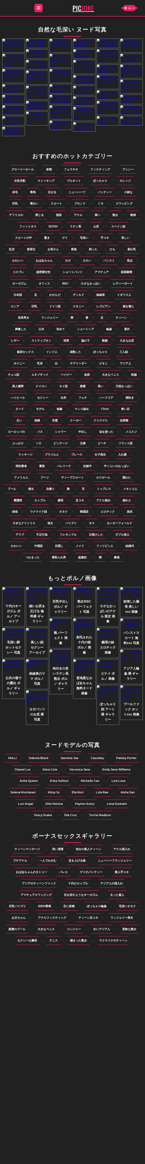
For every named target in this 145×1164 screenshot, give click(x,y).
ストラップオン (41, 340)
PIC (83, 8)
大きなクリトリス (24, 523)
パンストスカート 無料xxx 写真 (131, 638)
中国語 (38, 546)
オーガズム (19, 283)
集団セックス (25, 352)
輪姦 (109, 329)
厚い (97, 215)
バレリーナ (64, 466)
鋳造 (15, 511)
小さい (87, 260)
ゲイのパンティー (91, 872)
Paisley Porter (126, 758)
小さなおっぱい (91, 283)
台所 (63, 397)
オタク (63, 511)
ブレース (76, 454)
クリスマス (101, 420)
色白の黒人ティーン (88, 849)
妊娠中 (87, 466)
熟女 (115, 215)
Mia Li (12, 758)
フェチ (83, 397)
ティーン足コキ (88, 917)
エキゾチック (39, 374)
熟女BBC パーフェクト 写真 (84, 606)
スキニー (78, 306)
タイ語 (63, 386)
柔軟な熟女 (129, 929)
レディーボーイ (123, 283)
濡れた (126, 477)
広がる (52, 192)
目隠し (59, 546)
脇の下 (85, 340)
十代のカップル (78, 883)
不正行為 (42, 534)
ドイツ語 (55, 306)
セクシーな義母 (27, 940)
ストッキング (46, 180)
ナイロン (41, 386)
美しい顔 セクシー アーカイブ (37, 647)
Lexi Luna (118, 781)
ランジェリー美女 (122, 917)
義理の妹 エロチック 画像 (108, 647)
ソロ (38, 443)
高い (100, 386)
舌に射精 (69, 906)
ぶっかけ (18, 443)
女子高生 (100, 454)
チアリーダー (78, 363)
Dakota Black (38, 758)
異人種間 (18, 386)
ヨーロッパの (16, 431)
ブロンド (80, 203)
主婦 (83, 443)
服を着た (128, 306)
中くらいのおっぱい (116, 466)
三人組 (124, 352)
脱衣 (130, 511)
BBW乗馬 (44, 906)
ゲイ (65, 237)
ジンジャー (74, 929)
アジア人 (125, 363)
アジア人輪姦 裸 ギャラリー (131, 673)
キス (92, 523)
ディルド (78, 294)
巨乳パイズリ (17, 906)
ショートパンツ (72, 272)
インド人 (51, 352)
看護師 (18, 500)
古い (19, 420)
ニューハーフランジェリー (115, 860)
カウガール (103, 477)
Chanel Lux (22, 769)
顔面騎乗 (126, 272)
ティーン (121, 317)
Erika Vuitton (59, 781)
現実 (66, 340)
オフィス (44, 283)
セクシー (42, 397)
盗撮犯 (82, 557)
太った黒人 (117, 894)
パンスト (109, 260)
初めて (60, 329)
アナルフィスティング (52, 917)
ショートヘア (85, 329)
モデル (40, 409)
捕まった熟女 (78, 940)
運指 (42, 466)
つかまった (32, 557)
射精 (49, 169)
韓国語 (84, 511)
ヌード (19, 409)
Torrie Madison (100, 815)
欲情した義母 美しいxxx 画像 (131, 606)
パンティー (105, 192)
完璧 (55, 420)
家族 (74, 249)
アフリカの (16, 215)
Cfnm (105, 409)
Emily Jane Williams (116, 769)
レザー (15, 340)
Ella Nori (78, 792)
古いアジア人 (101, 929)
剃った (93, 249)
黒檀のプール (16, 929)
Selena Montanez (23, 792)
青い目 (125, 409)
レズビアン (103, 306)
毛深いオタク (127, 906)
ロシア (15, 306)
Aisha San (128, 792)
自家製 (124, 420)
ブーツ (44, 477)
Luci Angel (25, 804)
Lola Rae (102, 792)
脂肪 (59, 215)
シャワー (60, 431)
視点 (130, 260)
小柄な (128, 192)
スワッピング (124, 203)
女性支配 (19, 180)
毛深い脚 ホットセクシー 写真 (13, 647)
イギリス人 (124, 294)
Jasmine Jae (70, 758)
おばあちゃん (44, 260)
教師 (133, 215)
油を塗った (106, 431)
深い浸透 (57, 849)
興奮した (20, 329)
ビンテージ (61, 443)
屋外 (127, 329)
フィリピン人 (104, 546)
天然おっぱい (124, 386)
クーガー (75, 420)
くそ (100, 203)
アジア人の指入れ (111, 883)
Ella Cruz (70, 815)
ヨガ (68, 260)
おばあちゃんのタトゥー (31, 872)
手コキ (105, 237)
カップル (40, 500)
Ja (129, 8)
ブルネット (74, 180)
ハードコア (106, 397)
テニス (53, 940)
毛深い (84, 237)
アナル (78, 215)
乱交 (12, 249)
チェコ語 (13, 374)
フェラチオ (71, 169)
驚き (47, 237)
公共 (41, 329)
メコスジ (131, 431)
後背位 (31, 249)
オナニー (19, 363)
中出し (83, 431)
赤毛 (15, 192)
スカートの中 (23, 237)
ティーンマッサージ (27, 849)
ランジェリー (49, 317)
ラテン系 (75, 226)
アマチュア (102, 272)
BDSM (53, 226)
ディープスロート (72, 477)
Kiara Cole (50, 769)
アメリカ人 (21, 477)
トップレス (104, 488)
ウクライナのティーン (113, 940)
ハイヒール (18, 397)
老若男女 (23, 317)
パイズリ (71, 523)
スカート (56, 203)
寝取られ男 (59, 557)
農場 (117, 557)
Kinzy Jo (54, 792)
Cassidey (97, 758)
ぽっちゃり (100, 180)
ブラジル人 (52, 454)
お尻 (96, 226)
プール (12, 488)
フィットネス (27, 226)
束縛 (37, 420)
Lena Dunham (117, 804)
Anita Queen (29, 781)
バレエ (63, 872)
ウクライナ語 (38, 511)
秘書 (59, 409)
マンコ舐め (82, 409)
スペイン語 (118, 226)
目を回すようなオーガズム (81, 894)
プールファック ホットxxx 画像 (131, 709)
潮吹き (130, 397)
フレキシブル (68, 534)
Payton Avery (85, 804)
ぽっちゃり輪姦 (97, 906)
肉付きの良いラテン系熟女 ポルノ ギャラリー (61, 678)
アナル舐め (103, 500)
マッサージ (25, 454)
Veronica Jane (79, 769)
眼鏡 (105, 340)
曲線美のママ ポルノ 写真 (37, 679)
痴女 (31, 488)
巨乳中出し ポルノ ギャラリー (61, 606)
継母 (60, 500)
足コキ (80, 500)
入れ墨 (122, 454)
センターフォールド (119, 523)
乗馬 (33, 192)
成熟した (75, 352)
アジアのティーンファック (39, 883)
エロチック (108, 511)
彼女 (50, 523)
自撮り (50, 488)
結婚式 (130, 546)
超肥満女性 (43, 272)
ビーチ (102, 443)
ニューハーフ (77, 192)
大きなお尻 (127, 340)
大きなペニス (110, 374)
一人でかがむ (47, 860)
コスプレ (18, 272)
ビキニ (103, 363)
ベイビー (66, 374)
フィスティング (100, 169)
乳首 (40, 363)
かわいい (18, 260)
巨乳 (15, 203)
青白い (34, 203)
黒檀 (83, 386)
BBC (65, 283)
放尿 (87, 374)
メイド (80, 546)
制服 (134, 374)
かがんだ (55, 294)
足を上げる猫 (77, 860)
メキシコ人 (130, 488)
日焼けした (96, 534)
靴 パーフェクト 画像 (61, 638)
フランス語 (125, 443)
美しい (125, 237)
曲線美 (100, 294)
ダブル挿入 (122, 534)
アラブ (20, 534)
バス (40, 431)
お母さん (53, 249)
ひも (112, 249)
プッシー (128, 169)
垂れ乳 (131, 249)
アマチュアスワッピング (36, 894)
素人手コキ (122, 872)
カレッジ (125, 180)
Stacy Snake (43, 815)
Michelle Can (90, 781)
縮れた (127, 500)
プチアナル (20, 860)
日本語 (18, 294)
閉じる (39, 215)
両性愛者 (21, 466)
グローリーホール (22, 169)
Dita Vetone (54, 804)
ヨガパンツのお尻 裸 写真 (37, 714)
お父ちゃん (19, 917)
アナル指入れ (121, 849)
